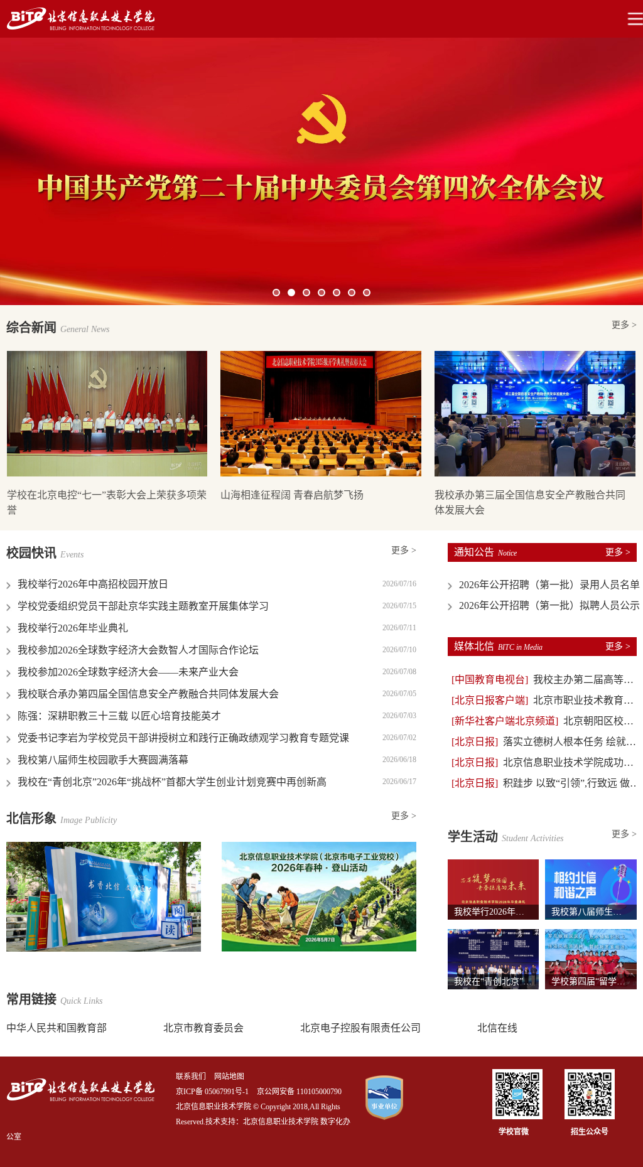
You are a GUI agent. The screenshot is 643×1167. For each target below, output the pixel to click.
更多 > (624, 325)
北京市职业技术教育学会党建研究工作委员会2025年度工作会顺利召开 (545, 700)
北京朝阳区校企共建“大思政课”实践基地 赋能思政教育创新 (545, 721)
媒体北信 (498, 646)
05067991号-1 (227, 1091)
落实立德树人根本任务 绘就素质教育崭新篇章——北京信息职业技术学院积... (545, 741)
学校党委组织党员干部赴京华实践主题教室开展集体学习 (143, 606)
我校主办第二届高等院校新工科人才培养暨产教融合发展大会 (545, 679)
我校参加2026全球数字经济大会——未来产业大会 (128, 672)
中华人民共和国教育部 (56, 1028)
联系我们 (191, 1076)
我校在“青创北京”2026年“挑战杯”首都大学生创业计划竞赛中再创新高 (172, 782)
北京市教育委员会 (203, 1028)
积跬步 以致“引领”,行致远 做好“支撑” (545, 783)
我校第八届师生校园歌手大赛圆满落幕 (103, 760)
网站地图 (229, 1076)
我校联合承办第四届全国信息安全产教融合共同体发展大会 (148, 694)
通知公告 (485, 552)
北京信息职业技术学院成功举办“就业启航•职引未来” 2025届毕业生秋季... (545, 762)
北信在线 (497, 1028)
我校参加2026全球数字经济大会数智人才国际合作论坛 (138, 650)
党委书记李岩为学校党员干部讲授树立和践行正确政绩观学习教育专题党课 (183, 738)
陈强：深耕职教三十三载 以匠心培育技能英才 (119, 716)
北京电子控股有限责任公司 (360, 1028)
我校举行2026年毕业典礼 (73, 628)
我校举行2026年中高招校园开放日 (93, 584)
